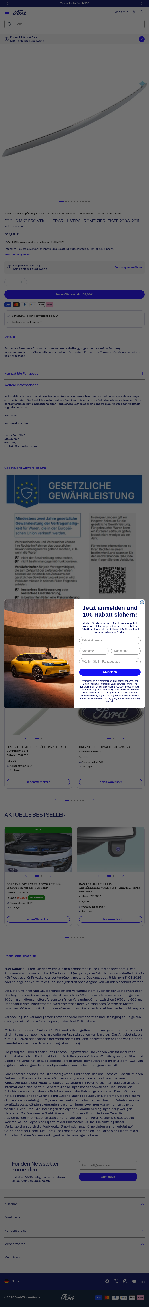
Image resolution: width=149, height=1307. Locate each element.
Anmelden (110, 672)
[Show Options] (137, 661)
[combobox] (108, 661)
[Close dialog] (142, 602)
